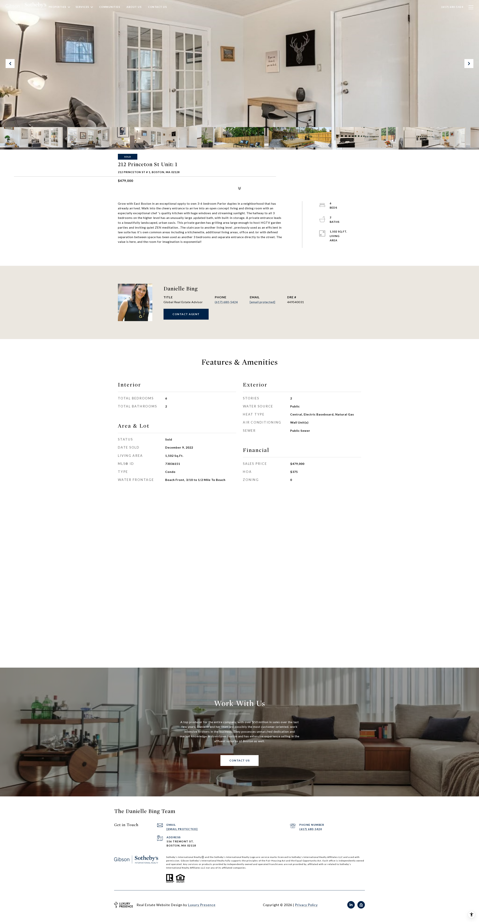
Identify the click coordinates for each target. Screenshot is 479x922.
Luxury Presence (202, 905)
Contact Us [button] (239, 760)
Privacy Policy (306, 905)
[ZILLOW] (361, 905)
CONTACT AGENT (186, 314)
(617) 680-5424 (226, 302)
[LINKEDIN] (351, 905)
